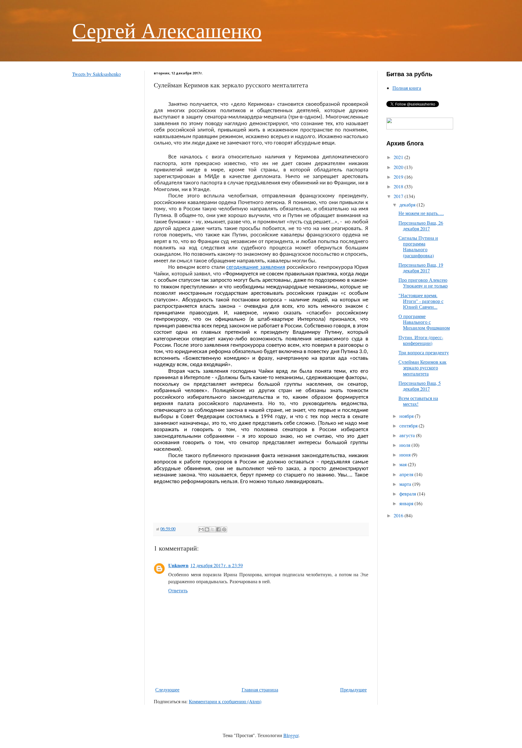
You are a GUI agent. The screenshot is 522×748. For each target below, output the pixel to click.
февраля (408, 493)
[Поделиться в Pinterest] (224, 529)
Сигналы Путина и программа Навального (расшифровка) (418, 247)
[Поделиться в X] (213, 529)
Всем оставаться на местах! (418, 401)
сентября (409, 425)
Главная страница (260, 689)
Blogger (290, 735)
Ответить (178, 590)
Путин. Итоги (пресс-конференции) (420, 340)
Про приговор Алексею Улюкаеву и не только (423, 283)
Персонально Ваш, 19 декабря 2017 (420, 268)
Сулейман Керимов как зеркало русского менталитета (422, 367)
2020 (399, 167)
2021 (399, 157)
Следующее (167, 689)
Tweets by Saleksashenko (96, 74)
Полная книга (406, 88)
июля (405, 445)
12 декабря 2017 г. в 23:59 (216, 565)
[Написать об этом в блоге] (207, 529)
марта (405, 484)
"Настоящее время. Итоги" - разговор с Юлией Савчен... (420, 301)
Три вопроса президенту (423, 352)
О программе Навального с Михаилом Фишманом (424, 322)
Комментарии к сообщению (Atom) (225, 701)
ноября (407, 416)
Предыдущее (353, 689)
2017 (399, 196)
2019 (399, 177)
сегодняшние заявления (255, 267)
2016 (399, 515)
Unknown (178, 565)
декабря (408, 204)
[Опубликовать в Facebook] (218, 529)
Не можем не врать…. (421, 213)
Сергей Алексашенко (167, 30)
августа (407, 435)
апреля (406, 474)
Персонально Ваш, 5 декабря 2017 (419, 386)
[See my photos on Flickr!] (419, 127)
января (406, 503)
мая (403, 464)
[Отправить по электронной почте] (201, 529)
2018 (399, 186)
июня (405, 454)
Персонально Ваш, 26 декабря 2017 (420, 226)
